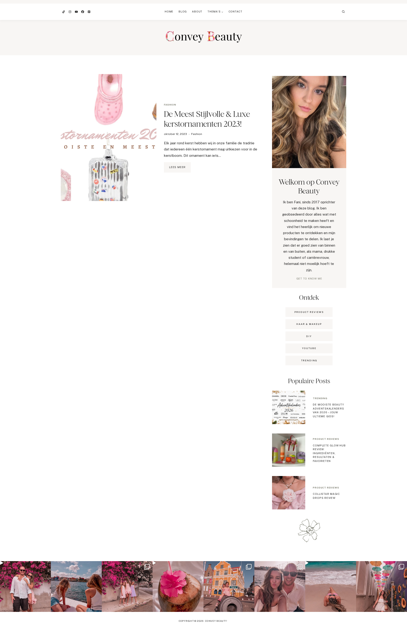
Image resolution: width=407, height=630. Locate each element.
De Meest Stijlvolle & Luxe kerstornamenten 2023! (207, 119)
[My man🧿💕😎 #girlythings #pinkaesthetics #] (25, 586)
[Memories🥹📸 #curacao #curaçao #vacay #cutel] (229, 586)
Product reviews (326, 438)
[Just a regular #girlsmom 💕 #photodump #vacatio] (127, 586)
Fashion (170, 104)
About (197, 11)
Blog (183, 11)
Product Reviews (309, 312)
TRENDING (309, 360)
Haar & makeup (309, 324)
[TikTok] (63, 12)
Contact (235, 11)
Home (169, 11)
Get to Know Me (309, 278)
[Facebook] (82, 12)
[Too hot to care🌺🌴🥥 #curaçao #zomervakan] (381, 586)
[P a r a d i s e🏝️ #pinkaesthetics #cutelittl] (76, 586)
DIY (309, 336)
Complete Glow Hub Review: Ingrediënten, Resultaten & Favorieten (329, 453)
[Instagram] (70, 12)
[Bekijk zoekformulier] (343, 12)
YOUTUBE (309, 348)
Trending (320, 398)
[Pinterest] (89, 12)
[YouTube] (76, 12)
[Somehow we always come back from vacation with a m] (279, 586)
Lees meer (180, 169)
